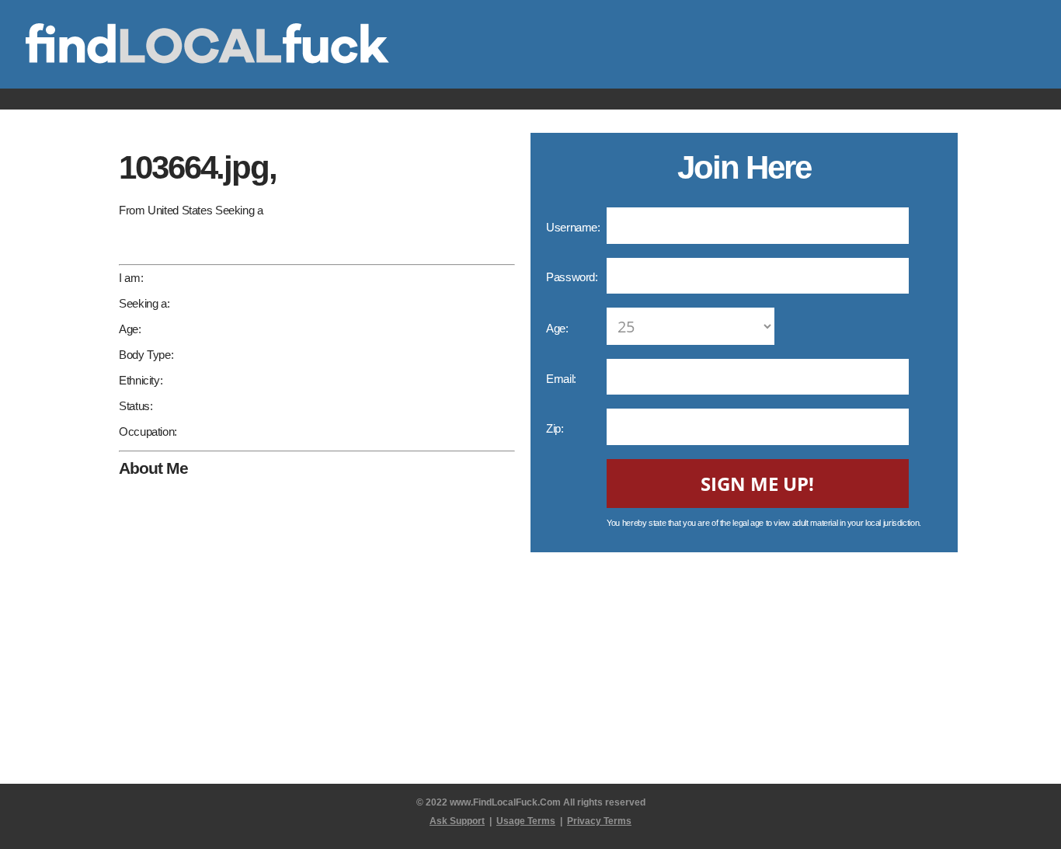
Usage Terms (525, 821)
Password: (573, 277)
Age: (558, 328)
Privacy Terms (599, 821)
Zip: (556, 428)
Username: (574, 227)
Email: (562, 378)
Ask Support (457, 821)
